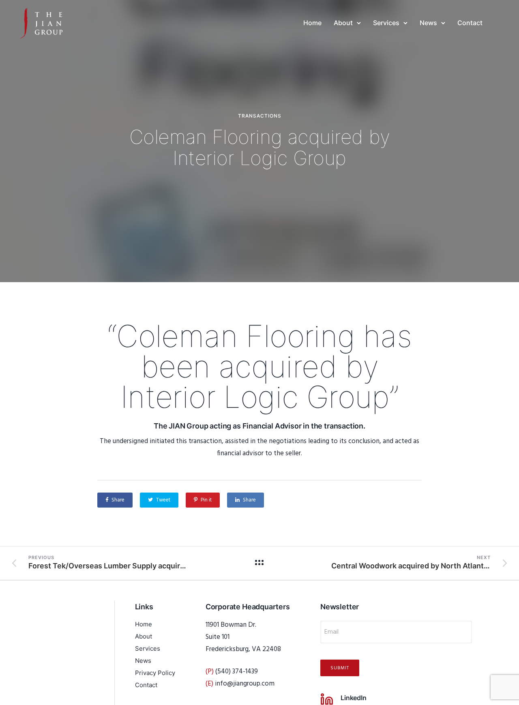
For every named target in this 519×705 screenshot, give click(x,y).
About (343, 23)
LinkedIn (354, 698)
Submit (339, 668)
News (428, 23)
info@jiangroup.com (245, 683)
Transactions (259, 116)
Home (312, 23)
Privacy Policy (155, 673)
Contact (470, 23)
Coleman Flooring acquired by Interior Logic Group (259, 147)
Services (386, 23)
